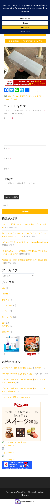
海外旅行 (5, 326)
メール (8, 158)
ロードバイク (7, 317)
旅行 (4, 323)
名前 (7, 148)
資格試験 (5, 331)
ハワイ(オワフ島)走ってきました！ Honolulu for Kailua (25, 242)
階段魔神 (12, 391)
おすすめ (5, 299)
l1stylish (38, 368)
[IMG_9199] (25, 63)
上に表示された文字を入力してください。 (21, 183)
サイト (6, 168)
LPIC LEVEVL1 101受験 (10, 397)
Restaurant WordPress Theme (20, 492)
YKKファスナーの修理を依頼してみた (17, 368)
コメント (8, 118)
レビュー (5, 311)
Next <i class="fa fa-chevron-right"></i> (25, 41)
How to (5, 294)
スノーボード (7, 305)
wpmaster (25, 397)
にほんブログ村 (10, 99)
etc (3, 288)
